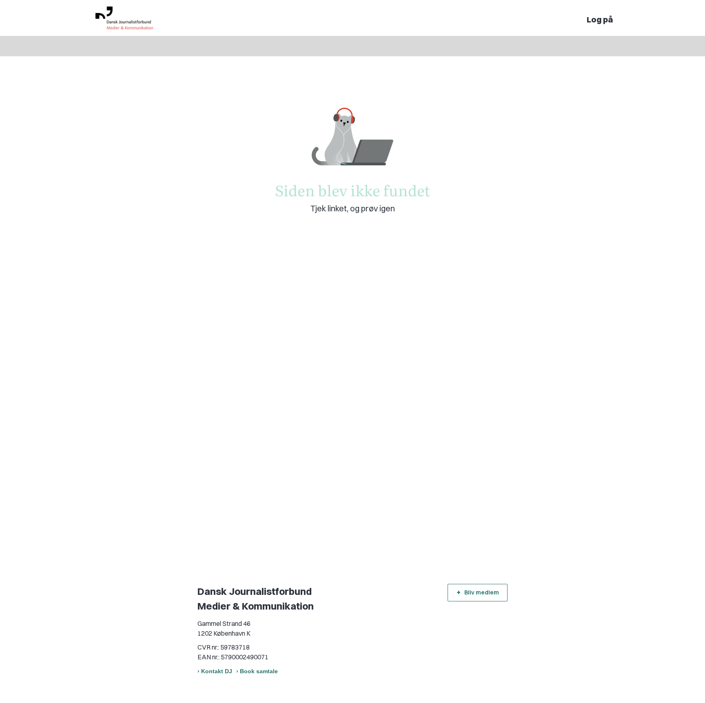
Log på (600, 19)
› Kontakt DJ (214, 671)
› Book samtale (257, 671)
